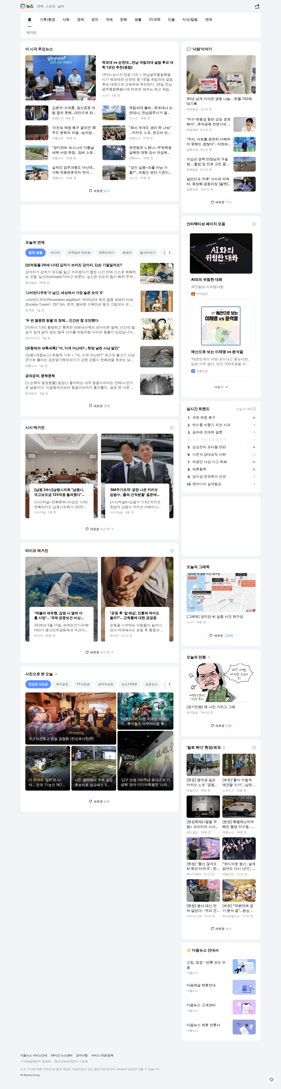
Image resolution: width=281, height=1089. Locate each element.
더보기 (218, 387)
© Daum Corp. (30, 1075)
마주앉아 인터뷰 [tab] (79, 252)
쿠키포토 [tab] (62, 684)
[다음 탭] (169, 253)
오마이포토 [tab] (105, 684)
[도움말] (172, 428)
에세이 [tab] (127, 252)
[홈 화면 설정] (271, 1079)
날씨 (61, 6)
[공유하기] (257, 6)
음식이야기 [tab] (147, 252)
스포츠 (51, 6)
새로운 (102, 191)
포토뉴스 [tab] (151, 684)
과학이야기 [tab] (106, 252)
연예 (40, 6)
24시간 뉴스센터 (61, 1055)
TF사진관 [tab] (83, 684)
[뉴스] (30, 6)
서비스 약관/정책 (102, 1055)
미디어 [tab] (55, 252)
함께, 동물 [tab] (35, 252)
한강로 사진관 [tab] (38, 684)
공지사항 (82, 1055)
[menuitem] (29, 19)
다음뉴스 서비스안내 (33, 1055)
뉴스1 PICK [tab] (129, 684)
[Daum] (23, 6)
